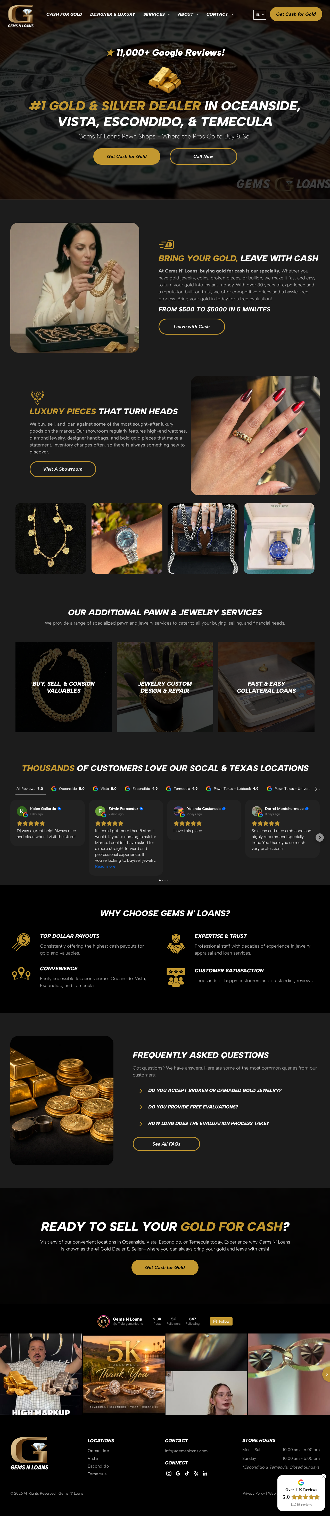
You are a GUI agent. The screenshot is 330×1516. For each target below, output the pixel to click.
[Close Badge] (323, 1476)
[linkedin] (205, 1474)
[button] (10, 837)
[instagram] (169, 1474)
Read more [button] (105, 866)
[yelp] (196, 1474)
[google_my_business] (178, 1474)
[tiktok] (187, 1474)
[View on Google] (22, 811)
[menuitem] (64, 14)
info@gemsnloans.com (186, 1450)
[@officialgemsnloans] (103, 1321)
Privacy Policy (254, 1493)
